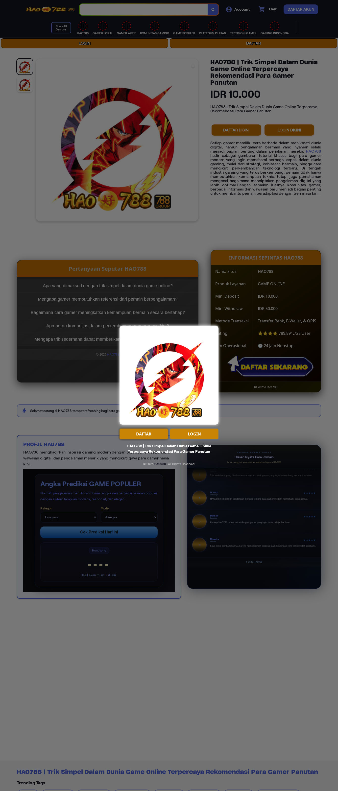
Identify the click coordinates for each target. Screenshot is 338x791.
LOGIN (194, 434)
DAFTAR (143, 434)
